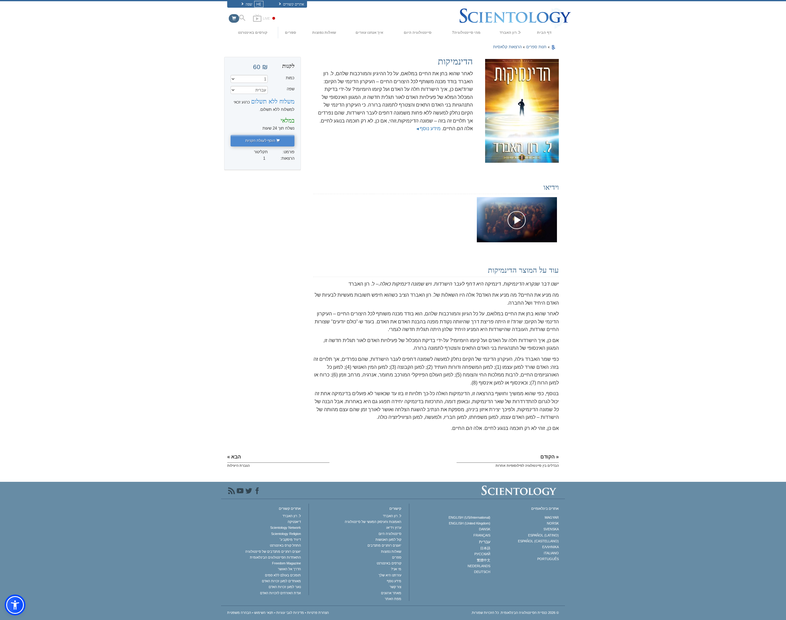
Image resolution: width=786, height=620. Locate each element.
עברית (484, 541)
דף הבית (544, 32)
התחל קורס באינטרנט (285, 545)
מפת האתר (393, 599)
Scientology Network (285, 527)
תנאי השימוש (263, 612)
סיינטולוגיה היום (417, 32)
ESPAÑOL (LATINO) (543, 535)
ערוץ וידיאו (393, 527)
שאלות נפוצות (324, 32)
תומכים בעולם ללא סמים (283, 575)
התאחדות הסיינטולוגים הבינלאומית (275, 557)
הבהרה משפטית (239, 612)
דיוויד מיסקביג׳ (290, 539)
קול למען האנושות (388, 539)
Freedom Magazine (286, 563)
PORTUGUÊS (548, 559)
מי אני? (396, 569)
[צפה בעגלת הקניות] (234, 18)
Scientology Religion (286, 534)
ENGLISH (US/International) (469, 517)
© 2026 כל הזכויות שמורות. (515, 612)
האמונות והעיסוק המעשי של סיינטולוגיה (373, 522)
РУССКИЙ (482, 554)
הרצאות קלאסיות (507, 47)
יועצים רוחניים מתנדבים (384, 545)
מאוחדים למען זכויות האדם (281, 581)
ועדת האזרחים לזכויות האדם (280, 593)
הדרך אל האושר (289, 569)
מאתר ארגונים (391, 593)
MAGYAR (552, 517)
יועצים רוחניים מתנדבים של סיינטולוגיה (273, 551)
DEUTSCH (482, 572)
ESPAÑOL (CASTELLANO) (538, 541)
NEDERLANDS (479, 566)
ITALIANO (551, 553)
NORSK (553, 523)
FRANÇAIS (481, 535)
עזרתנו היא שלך (390, 575)
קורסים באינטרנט (252, 32)
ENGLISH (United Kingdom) (469, 523)
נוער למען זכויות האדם (285, 587)
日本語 (485, 548)
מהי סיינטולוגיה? (466, 32)
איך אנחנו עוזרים (369, 32)
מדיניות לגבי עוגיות (290, 612)
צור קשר (395, 587)
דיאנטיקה (294, 522)
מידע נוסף (430, 128)
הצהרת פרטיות (318, 612)
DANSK (484, 529)
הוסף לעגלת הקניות (260, 140)
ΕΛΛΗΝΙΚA (550, 547)
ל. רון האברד (510, 32)
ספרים (290, 32)
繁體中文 (483, 560)
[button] (15, 605)
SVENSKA (551, 529)
